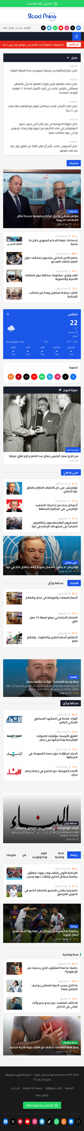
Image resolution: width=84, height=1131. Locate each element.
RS (10, 376)
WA (42, 376)
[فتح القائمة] (76, 36)
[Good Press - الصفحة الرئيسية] (42, 16)
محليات (74, 163)
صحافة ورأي (71, 703)
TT (26, 376)
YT (34, 376)
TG (49, 376)
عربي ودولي (71, 472)
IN (58, 376)
